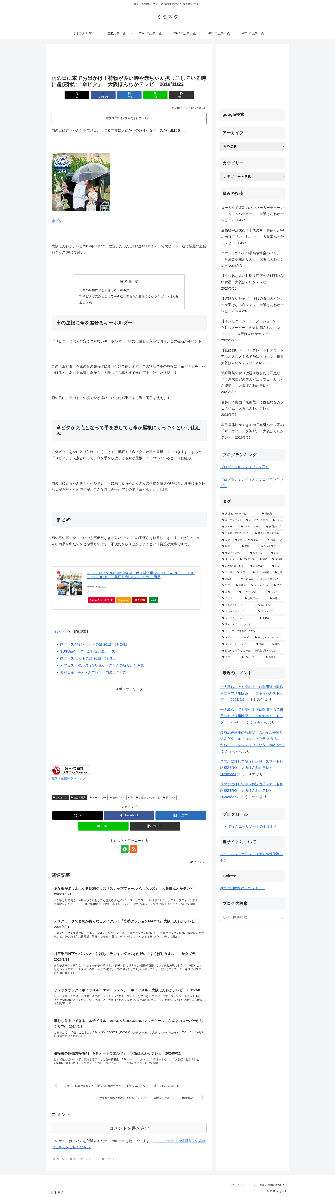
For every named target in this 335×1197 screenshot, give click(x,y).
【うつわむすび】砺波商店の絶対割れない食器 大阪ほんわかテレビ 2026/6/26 (252, 282)
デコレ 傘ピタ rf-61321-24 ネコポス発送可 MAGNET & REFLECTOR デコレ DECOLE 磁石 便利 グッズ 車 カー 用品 (141, 575)
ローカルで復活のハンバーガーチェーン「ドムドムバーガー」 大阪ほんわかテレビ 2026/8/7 (252, 214)
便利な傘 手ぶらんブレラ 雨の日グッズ (95, 672)
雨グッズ (62, 632)
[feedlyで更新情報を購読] (125, 849)
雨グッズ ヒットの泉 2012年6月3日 (88, 658)
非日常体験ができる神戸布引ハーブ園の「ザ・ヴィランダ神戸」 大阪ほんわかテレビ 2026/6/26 (252, 431)
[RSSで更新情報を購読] (133, 849)
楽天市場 (140, 600)
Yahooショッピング (101, 600)
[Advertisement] (129, 60)
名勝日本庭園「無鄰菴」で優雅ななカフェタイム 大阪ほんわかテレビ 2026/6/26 (252, 408)
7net (153, 600)
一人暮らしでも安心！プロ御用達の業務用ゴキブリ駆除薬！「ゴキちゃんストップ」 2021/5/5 (251, 693)
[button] (181, 95)
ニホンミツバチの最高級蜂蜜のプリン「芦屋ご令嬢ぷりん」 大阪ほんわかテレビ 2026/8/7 (252, 259)
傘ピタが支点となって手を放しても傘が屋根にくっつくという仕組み (131, 296)
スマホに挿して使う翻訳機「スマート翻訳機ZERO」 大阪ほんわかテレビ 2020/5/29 (251, 768)
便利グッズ (118, 797)
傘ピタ (57, 221)
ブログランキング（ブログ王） (244, 467)
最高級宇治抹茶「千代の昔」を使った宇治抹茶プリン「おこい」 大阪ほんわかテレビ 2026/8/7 (252, 236)
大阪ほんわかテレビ (149, 797)
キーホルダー (99, 797)
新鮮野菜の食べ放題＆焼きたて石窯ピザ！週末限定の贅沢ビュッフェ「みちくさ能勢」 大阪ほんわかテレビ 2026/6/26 (252, 382)
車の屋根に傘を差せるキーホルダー (107, 290)
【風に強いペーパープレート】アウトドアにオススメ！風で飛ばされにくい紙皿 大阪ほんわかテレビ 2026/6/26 (253, 356)
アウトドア (61, 797)
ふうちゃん (258, 722)
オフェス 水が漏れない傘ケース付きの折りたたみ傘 (102, 665)
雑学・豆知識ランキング (69, 778)
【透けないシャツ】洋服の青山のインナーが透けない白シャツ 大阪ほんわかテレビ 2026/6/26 (252, 305)
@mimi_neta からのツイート (242, 888)
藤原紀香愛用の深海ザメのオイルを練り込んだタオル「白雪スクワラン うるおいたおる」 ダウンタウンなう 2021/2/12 (252, 739)
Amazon (124, 600)
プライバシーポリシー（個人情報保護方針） (258, 1185)
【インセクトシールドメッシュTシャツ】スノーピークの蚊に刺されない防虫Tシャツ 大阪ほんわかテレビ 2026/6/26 (252, 330)
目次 (123, 281)
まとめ (87, 302)
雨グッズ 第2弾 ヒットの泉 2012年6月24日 (93, 644)
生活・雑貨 (79, 797)
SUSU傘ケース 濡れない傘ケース (87, 651)
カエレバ (102, 587)
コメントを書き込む (129, 1128)
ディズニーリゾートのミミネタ (252, 826)
